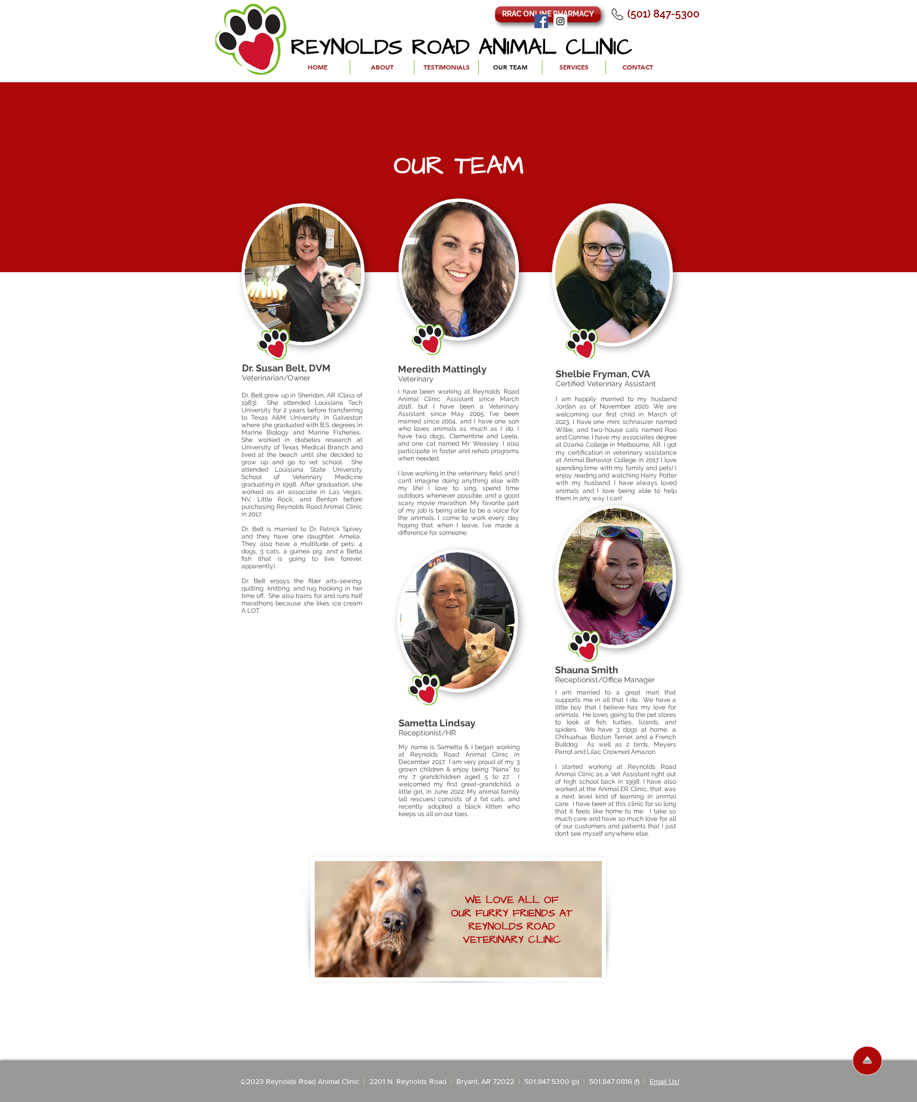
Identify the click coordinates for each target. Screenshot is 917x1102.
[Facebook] (541, 21)
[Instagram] (560, 21)
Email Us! (664, 1081)
